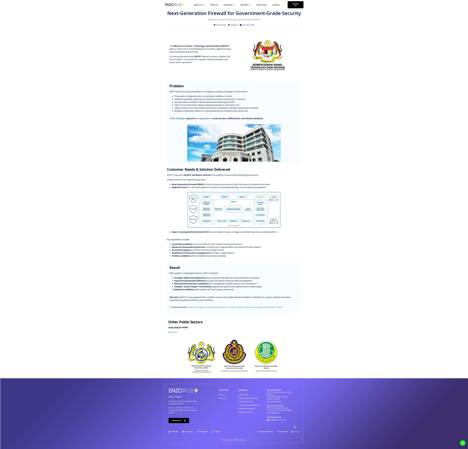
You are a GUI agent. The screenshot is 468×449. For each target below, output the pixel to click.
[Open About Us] (204, 4)
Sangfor (234, 25)
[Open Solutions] (234, 4)
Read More (173, 332)
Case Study (221, 25)
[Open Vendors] (250, 4)
